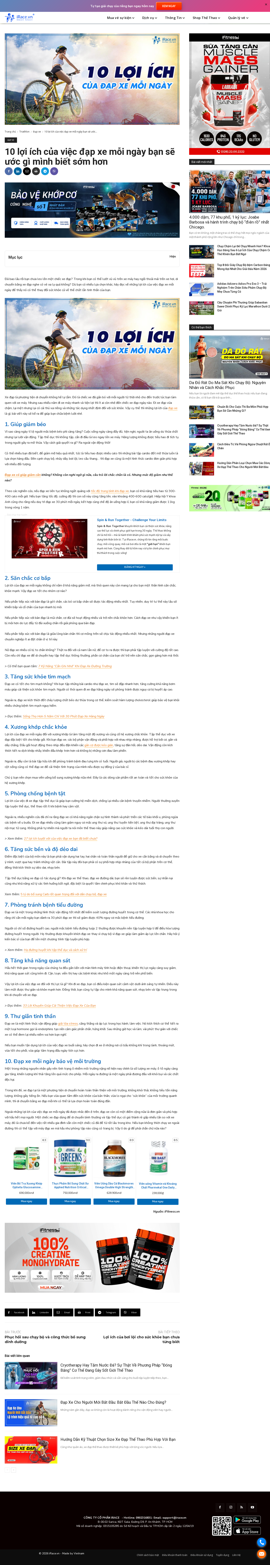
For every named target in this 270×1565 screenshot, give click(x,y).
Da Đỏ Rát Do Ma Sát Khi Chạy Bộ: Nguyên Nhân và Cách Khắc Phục (227, 385)
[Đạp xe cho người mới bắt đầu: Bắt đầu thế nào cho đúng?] (31, 1412)
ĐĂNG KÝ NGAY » (134, 567)
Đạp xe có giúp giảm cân (23, 475)
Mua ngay (26, 1201)
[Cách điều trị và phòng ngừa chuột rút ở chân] (201, 450)
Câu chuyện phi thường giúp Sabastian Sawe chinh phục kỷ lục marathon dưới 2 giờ (243, 306)
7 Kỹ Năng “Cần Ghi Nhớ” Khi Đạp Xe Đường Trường (75, 666)
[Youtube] (252, 1507)
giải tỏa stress (68, 1023)
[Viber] (54, 171)
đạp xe (172, 408)
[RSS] (241, 1507)
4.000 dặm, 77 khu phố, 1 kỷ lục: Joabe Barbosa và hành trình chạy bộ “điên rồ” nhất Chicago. (229, 222)
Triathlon (24, 131)
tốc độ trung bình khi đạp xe (110, 491)
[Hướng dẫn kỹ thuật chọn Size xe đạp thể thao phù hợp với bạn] (31, 1450)
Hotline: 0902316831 (138, 1518)
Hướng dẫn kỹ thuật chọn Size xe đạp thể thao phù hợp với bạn (118, 1439)
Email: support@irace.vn (170, 1518)
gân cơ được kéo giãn (98, 745)
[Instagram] (230, 1507)
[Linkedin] (18, 171)
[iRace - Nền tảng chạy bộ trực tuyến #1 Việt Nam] (19, 18)
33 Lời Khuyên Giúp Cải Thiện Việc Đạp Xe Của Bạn (59, 1005)
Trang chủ (10, 131)
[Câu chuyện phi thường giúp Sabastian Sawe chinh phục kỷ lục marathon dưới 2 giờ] (201, 308)
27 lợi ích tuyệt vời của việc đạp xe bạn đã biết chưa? (60, 838)
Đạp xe (37, 131)
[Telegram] (45, 171)
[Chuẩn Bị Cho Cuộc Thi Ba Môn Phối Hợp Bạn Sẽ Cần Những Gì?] (201, 412)
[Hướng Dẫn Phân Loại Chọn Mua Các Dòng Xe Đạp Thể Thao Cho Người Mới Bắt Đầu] (201, 468)
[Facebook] (9, 171)
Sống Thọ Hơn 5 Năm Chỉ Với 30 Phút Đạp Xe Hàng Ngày (63, 716)
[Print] (36, 171)
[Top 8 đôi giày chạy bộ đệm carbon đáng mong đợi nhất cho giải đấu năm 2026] (201, 270)
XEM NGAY (169, 6)
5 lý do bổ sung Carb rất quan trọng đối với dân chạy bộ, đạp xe (64, 894)
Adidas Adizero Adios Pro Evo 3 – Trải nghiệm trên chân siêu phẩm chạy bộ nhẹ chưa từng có (242, 287)
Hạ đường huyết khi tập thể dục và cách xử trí (55, 950)
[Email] (27, 171)
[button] (260, 18)
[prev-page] (7, 1470)
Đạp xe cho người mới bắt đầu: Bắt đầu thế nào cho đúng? (113, 1402)
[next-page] (13, 1470)
